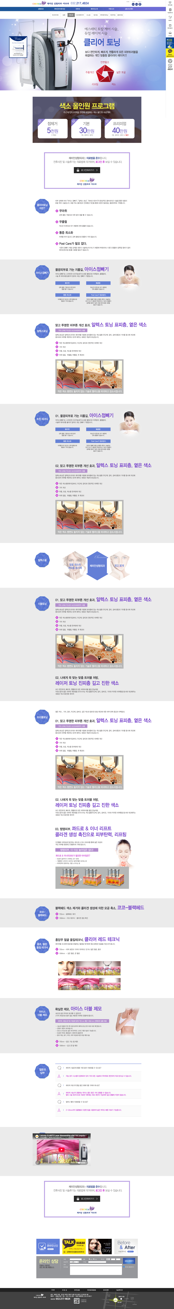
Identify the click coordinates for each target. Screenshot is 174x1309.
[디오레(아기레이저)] (80, 14)
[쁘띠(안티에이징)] (59, 8)
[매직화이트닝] (104, 14)
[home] (80, 3)
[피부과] (77, 8)
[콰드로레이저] (71, 14)
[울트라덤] (120, 14)
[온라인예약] (106, 1290)
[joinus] (139, 2)
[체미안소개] (94, 8)
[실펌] (64, 14)
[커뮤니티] (111, 8)
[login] (134, 2)
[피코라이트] (55, 14)
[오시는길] (170, 31)
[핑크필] (95, 14)
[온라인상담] (48, 1240)
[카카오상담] (74, 1240)
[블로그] (170, 23)
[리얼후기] (170, 15)
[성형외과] (41, 8)
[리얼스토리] (100, 1240)
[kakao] (170, 49)
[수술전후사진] (170, 8)
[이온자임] (112, 14)
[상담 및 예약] (129, 8)
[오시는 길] (64, 1290)
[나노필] (88, 14)
